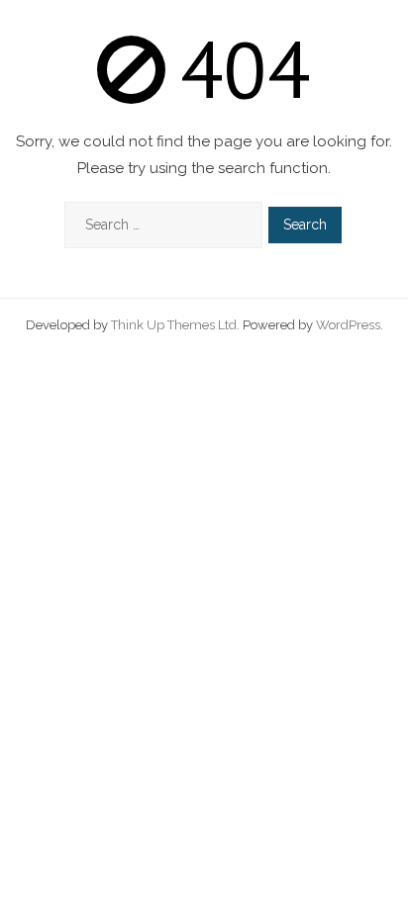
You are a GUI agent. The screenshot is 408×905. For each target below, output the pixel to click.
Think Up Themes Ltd (174, 324)
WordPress (348, 324)
